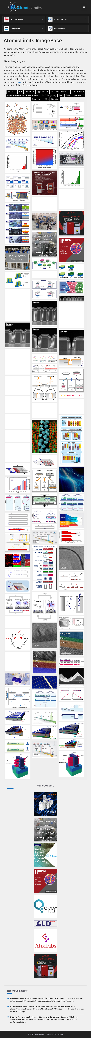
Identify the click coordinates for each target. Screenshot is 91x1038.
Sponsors (36, 99)
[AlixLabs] (45, 940)
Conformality (78, 91)
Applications (42, 91)
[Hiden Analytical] (45, 881)
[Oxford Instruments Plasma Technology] (45, 804)
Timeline (55, 99)
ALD (14, 91)
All (8, 91)
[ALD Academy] (45, 923)
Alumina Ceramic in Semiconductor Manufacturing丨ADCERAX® (37, 998)
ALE (20, 91)
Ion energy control (15, 95)
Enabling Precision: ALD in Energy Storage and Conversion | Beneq (38, 1017)
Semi (61, 95)
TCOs (46, 99)
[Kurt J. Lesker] (45, 829)
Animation (29, 91)
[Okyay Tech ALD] (45, 906)
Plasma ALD (32, 95)
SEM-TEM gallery (48, 95)
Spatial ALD (78, 95)
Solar (68, 95)
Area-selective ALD (60, 91)
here (19, 82)
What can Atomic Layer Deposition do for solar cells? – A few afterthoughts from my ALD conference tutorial (43, 1019)
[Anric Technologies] (45, 966)
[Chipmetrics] (45, 855)
